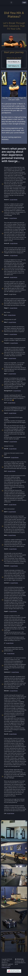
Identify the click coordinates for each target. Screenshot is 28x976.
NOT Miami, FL (14, 66)
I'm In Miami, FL (14, 62)
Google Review (13, 199)
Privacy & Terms (6, 967)
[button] (24, 2)
